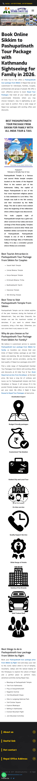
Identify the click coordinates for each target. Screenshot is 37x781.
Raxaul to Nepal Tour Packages (12, 393)
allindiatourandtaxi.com (15, 774)
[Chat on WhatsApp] (3, 774)
